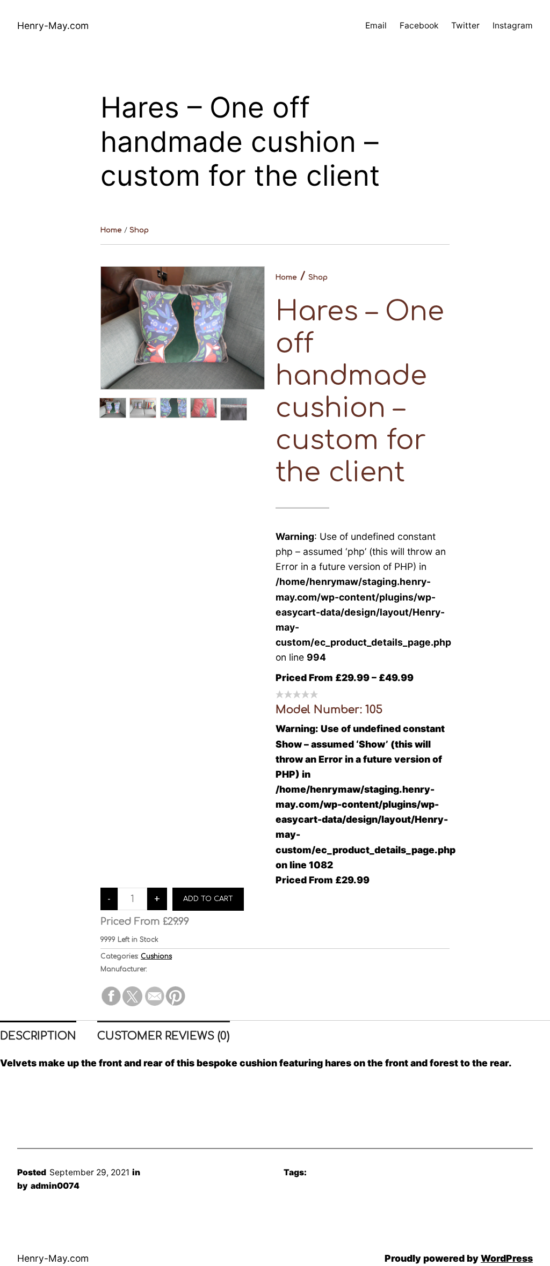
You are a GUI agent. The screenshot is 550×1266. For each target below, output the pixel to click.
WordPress (507, 1258)
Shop (139, 230)
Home (111, 230)
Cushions (156, 956)
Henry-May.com (53, 25)
